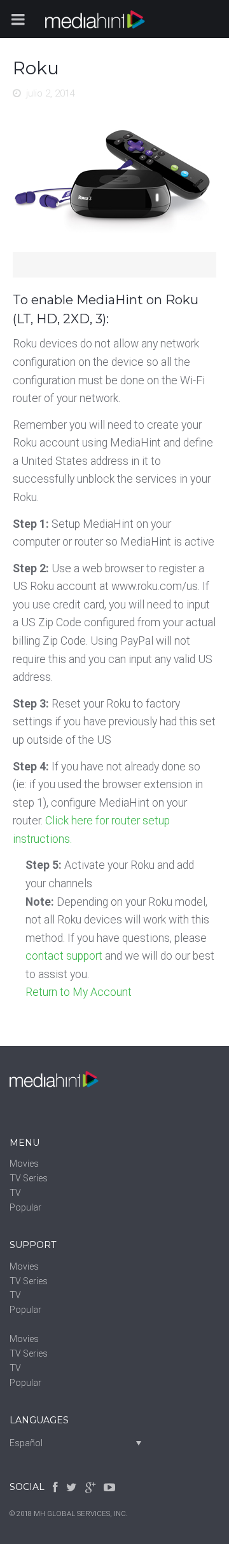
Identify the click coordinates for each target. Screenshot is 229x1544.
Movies (24, 1163)
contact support (63, 956)
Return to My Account (78, 992)
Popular (25, 1207)
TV (15, 1193)
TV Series (29, 1178)
